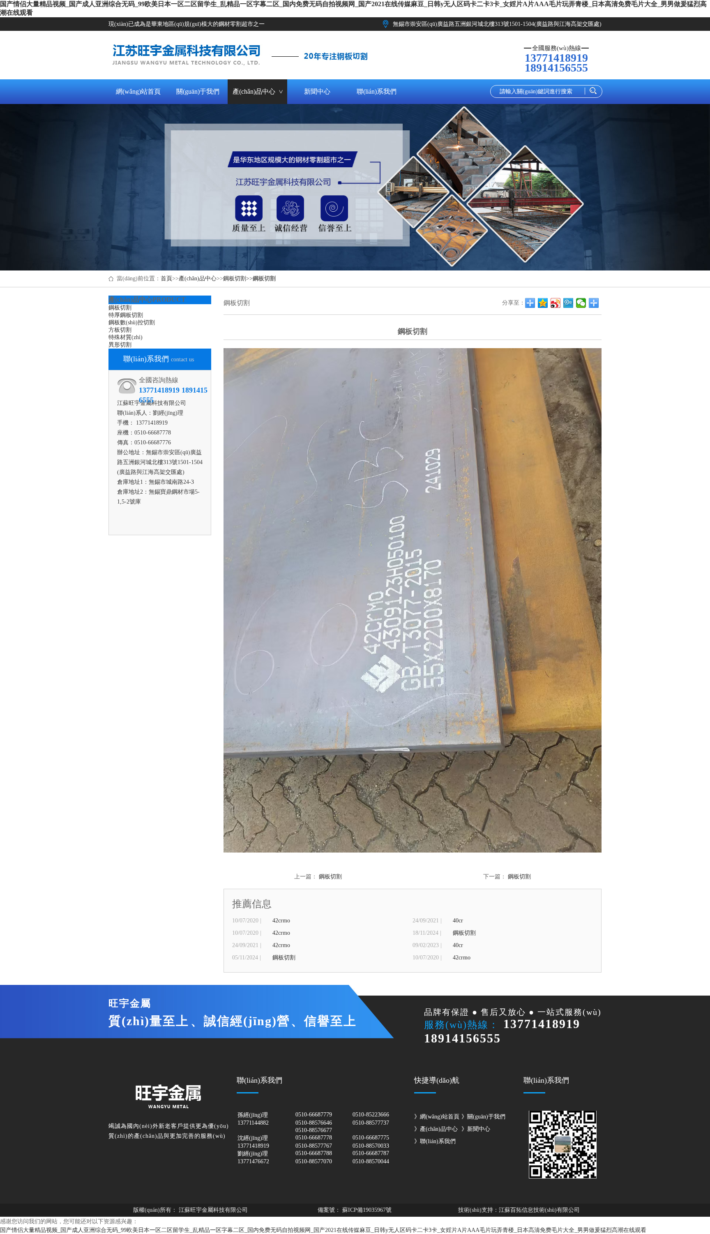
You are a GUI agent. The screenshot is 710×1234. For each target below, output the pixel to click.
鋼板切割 (234, 278)
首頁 (166, 278)
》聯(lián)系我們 (435, 1141)
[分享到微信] (581, 303)
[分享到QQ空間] (543, 303)
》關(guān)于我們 (483, 1117)
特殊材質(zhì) (125, 337)
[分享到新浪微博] (556, 303)
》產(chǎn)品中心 (436, 1129)
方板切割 (119, 330)
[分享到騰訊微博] (568, 303)
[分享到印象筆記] (594, 303)
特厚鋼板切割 (125, 315)
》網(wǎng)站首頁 (436, 1117)
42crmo (281, 920)
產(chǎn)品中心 (198, 278)
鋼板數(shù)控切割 (131, 322)
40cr (458, 920)
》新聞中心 (475, 1129)
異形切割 (119, 345)
